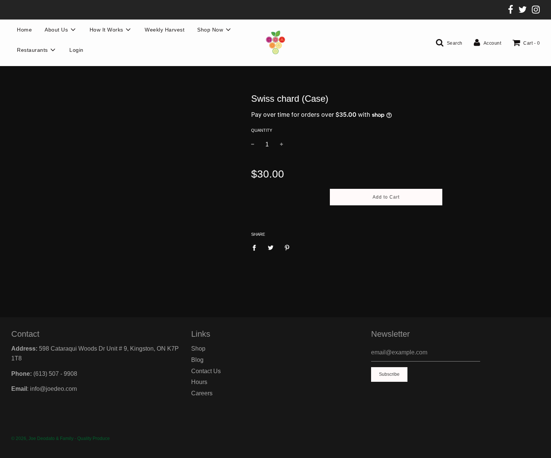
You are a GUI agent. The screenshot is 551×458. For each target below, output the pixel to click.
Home (24, 30)
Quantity (261, 130)
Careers (202, 393)
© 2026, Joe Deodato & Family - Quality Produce (60, 438)
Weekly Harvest (164, 30)
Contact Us (206, 371)
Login (76, 50)
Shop (198, 348)
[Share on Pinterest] (287, 247)
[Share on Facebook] (256, 247)
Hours (199, 382)
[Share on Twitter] (270, 247)
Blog (197, 360)
